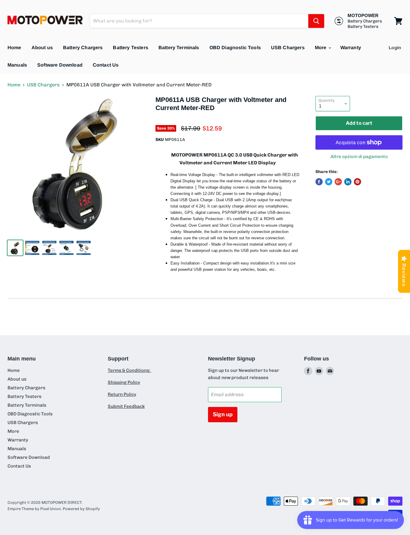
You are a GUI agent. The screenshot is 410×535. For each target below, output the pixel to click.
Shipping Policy (124, 382)
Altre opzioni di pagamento (359, 156)
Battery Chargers (83, 47)
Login (395, 47)
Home (14, 47)
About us (42, 47)
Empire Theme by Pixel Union (34, 509)
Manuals (17, 64)
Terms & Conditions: (129, 370)
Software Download (60, 64)
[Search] (316, 21)
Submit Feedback (126, 406)
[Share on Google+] (338, 181)
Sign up (223, 414)
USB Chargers (288, 47)
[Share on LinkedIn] (347, 181)
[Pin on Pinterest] (357, 181)
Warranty (350, 47)
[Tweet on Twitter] (328, 181)
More (321, 47)
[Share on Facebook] (319, 181)
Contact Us (106, 64)
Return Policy (122, 394)
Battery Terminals (178, 47)
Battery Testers (130, 47)
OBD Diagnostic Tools (235, 47)
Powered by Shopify (81, 509)
